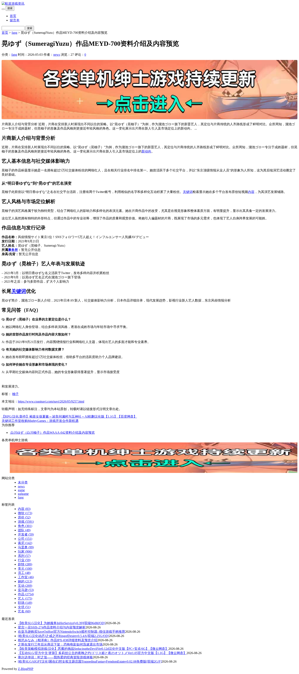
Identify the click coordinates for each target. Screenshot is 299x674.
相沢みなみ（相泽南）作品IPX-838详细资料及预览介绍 (57, 640)
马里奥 (26, 547)
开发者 (26, 534)
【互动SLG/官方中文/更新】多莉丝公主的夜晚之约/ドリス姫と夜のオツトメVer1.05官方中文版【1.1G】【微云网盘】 (102, 653)
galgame (23, 493)
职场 (25, 602)
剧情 (25, 564)
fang (14, 32)
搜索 (10, 8)
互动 (25, 585)
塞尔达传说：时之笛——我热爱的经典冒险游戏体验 (55, 657)
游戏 (26, 521)
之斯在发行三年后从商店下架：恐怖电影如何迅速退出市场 (60, 644)
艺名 (24, 611)
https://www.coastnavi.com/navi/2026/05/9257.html (51, 401)
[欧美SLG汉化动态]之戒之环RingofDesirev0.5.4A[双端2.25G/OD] (63, 636)
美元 (25, 568)
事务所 (13, 250)
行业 (24, 560)
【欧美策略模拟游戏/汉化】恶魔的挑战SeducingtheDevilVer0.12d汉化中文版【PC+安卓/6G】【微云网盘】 (93, 648)
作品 (26, 594)
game (21, 490)
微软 (25, 513)
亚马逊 (26, 590)
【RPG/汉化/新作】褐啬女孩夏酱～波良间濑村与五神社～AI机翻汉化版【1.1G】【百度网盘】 (69, 416)
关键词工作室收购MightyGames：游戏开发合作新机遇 (40, 420)
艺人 (25, 598)
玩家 (25, 551)
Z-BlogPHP (25, 669)
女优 (24, 607)
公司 (25, 538)
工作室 (26, 577)
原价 (24, 517)
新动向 (146, 151)
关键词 (188, 192)
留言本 (15, 20)
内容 (251, 192)
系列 (24, 555)
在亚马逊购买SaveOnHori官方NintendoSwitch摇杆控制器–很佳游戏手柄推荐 (71, 631)
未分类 (23, 482)
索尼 (25, 543)
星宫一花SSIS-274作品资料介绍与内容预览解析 (52, 627)
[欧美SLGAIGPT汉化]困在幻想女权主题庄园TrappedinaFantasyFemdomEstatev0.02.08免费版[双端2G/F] (90, 661)
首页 (13, 16)
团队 (24, 530)
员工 (24, 573)
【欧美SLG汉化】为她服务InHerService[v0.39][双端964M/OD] (61, 623)
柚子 (15, 394)
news (56, 54)
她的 (25, 581)
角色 (25, 526)
